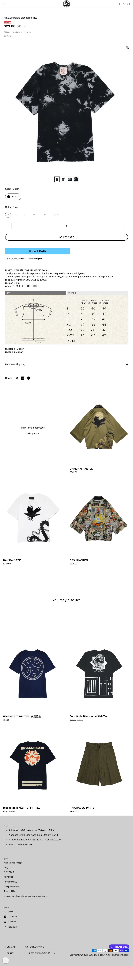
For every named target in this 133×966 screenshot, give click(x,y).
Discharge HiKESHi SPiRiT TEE (33, 769)
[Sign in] (124, 4)
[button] (125, 226)
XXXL (56, 214)
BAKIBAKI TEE (33, 522)
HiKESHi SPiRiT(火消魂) (98, 955)
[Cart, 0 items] (128, 4)
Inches (72, 292)
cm (8, 292)
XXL (44, 214)
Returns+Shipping (15, 364)
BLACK (15, 196)
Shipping (7, 32)
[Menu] (4, 4)
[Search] (119, 4)
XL (34, 214)
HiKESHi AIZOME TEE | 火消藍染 (33, 678)
